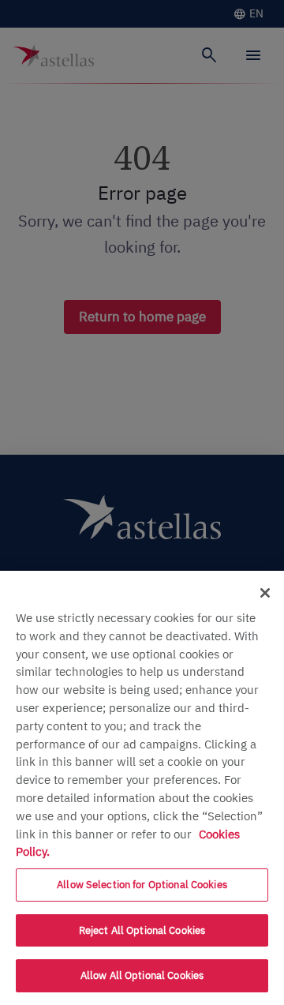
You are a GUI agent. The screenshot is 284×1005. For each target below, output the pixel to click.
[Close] (265, 593)
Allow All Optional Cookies (142, 975)
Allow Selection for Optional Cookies (142, 884)
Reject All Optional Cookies (142, 930)
